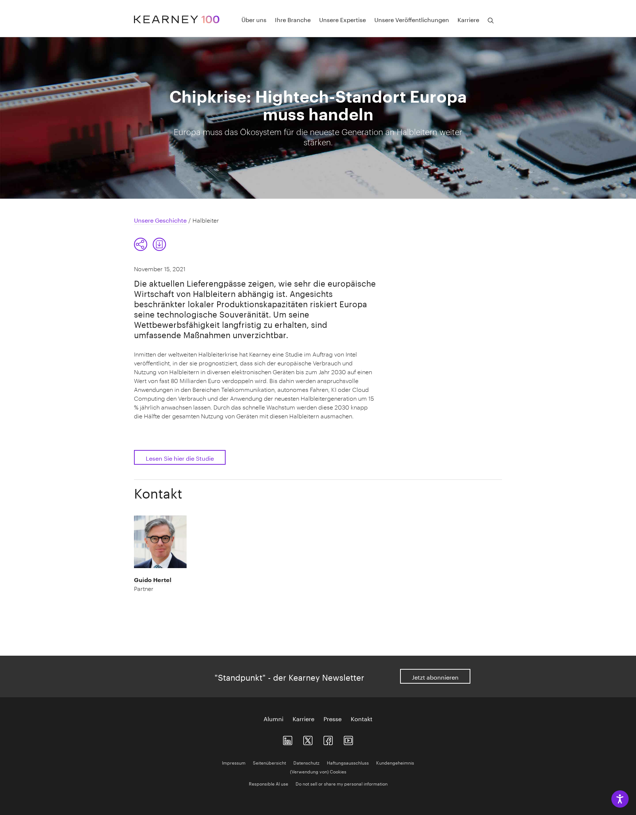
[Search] (491, 21)
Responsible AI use (268, 783)
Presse (333, 718)
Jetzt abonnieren (435, 676)
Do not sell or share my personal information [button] (342, 783)
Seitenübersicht (269, 762)
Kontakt (361, 718)
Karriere (303, 718)
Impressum (233, 762)
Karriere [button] (468, 19)
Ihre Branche (293, 19)
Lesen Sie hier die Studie (180, 457)
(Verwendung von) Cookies (318, 771)
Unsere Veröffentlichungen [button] (411, 19)
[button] (140, 244)
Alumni (273, 718)
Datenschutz (306, 762)
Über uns (253, 19)
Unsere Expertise (342, 19)
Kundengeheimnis (395, 762)
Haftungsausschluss (348, 762)
